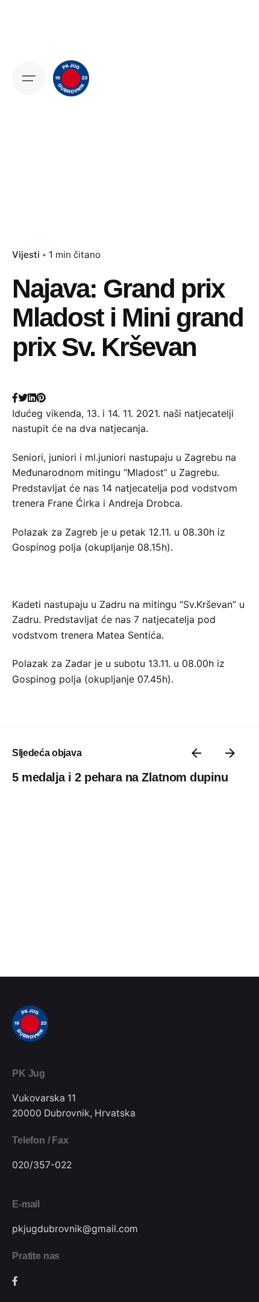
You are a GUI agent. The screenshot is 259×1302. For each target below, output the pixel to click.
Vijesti (26, 254)
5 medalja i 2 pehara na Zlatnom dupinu (120, 777)
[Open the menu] (29, 78)
